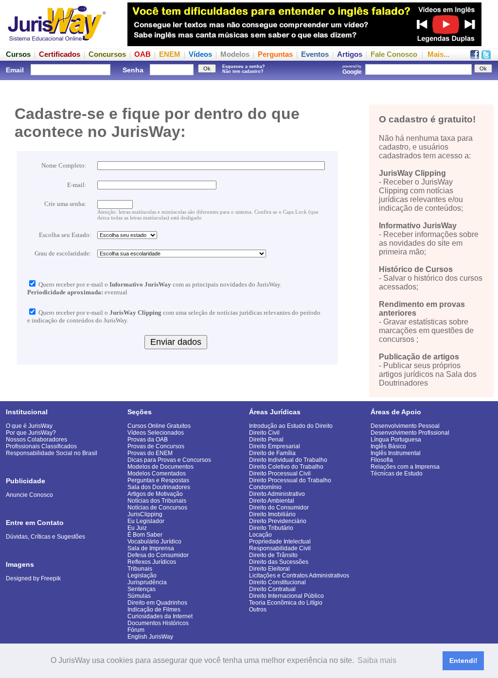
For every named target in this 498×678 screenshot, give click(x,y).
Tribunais (139, 568)
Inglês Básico (388, 446)
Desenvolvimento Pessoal (405, 426)
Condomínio (265, 487)
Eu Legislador (145, 521)
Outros (258, 609)
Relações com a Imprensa (405, 466)
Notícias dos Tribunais (156, 500)
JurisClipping (144, 514)
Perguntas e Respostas (158, 480)
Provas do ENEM (150, 453)
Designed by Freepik (33, 578)
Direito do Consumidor (279, 507)
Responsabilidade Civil (280, 548)
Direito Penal (266, 439)
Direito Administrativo (277, 494)
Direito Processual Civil (280, 473)
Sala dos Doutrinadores (158, 487)
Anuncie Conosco (29, 495)
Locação (260, 534)
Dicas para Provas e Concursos (169, 460)
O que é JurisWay (29, 426)
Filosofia (382, 460)
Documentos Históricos (158, 623)
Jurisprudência (147, 582)
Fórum (135, 630)
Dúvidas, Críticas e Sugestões (45, 536)
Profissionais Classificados (41, 446)
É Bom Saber (144, 534)
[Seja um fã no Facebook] (474, 56)
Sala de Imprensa (150, 548)
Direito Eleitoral (269, 568)
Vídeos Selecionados (155, 432)
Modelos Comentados (156, 473)
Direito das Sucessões (278, 562)
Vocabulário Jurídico (154, 541)
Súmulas (139, 596)
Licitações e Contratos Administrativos (299, 575)
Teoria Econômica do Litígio (285, 602)
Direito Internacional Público (286, 596)
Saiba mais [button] (376, 660)
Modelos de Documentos (160, 466)
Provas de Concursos (155, 446)
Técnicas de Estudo (397, 473)
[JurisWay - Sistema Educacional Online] (57, 43)
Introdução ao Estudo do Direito (291, 426)
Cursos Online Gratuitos (159, 426)
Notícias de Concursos (157, 507)
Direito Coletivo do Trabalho (286, 466)
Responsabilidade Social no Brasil (51, 453)
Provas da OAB (147, 439)
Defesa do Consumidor (158, 555)
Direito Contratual (272, 589)
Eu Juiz (137, 528)
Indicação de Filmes (153, 609)
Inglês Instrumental (396, 453)
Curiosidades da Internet (160, 616)
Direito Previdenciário (277, 521)
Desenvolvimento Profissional (410, 432)
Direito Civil (264, 432)
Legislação (142, 575)
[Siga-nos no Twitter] (486, 56)
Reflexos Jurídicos (151, 562)
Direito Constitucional (277, 582)
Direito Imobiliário (272, 514)
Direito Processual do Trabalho (290, 480)
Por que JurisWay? (31, 432)
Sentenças (141, 589)
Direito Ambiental (271, 500)
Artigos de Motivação (155, 494)
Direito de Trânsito (273, 555)
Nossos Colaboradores (36, 439)
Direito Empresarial (274, 446)
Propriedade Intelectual (280, 541)
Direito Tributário (271, 528)
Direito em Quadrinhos (157, 602)
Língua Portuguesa (396, 439)
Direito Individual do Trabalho (288, 460)
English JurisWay (150, 636)
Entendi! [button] (463, 660)
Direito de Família (272, 453)
